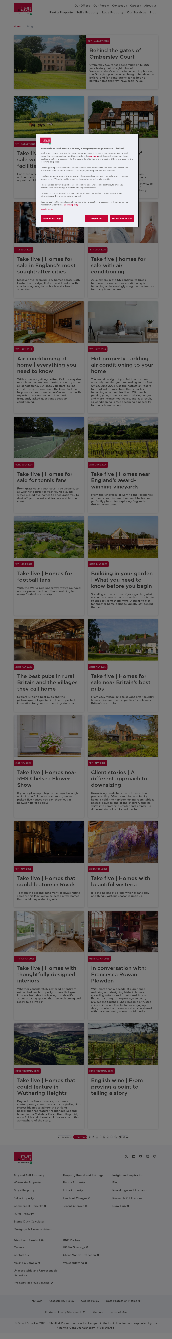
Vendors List (47, 209)
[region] (87, 180)
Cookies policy (71, 205)
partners (93, 156)
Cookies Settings (52, 218)
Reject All (96, 218)
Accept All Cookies (122, 218)
